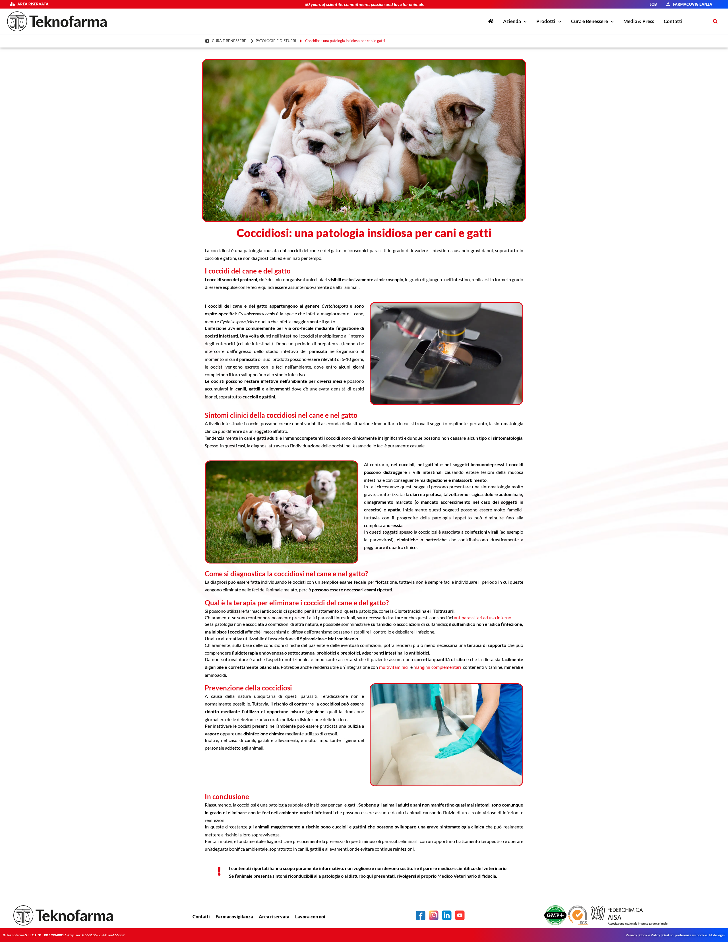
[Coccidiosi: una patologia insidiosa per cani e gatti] (343, 41)
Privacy (631, 935)
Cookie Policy (649, 935)
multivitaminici (394, 667)
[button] (524, 21)
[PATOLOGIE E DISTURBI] (274, 41)
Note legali (717, 935)
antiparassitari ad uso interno (482, 617)
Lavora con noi (310, 916)
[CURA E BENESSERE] (226, 41)
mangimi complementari (437, 667)
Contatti (201, 916)
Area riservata (32, 4)
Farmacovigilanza (234, 916)
